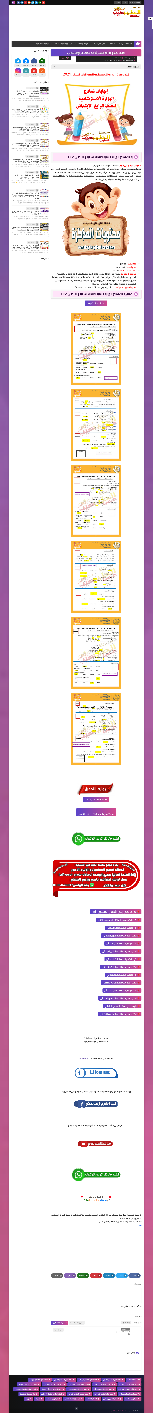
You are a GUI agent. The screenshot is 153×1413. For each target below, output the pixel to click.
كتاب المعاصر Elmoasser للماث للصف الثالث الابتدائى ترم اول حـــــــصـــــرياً (27, 93)
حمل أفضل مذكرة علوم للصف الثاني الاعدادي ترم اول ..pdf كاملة (25, 144)
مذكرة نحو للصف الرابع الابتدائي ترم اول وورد (25, 212)
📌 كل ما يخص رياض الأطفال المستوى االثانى (119, 920)
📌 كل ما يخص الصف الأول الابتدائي (123, 928)
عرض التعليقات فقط (76, 1322)
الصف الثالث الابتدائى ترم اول (128, 1384)
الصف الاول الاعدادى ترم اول (63, 1379)
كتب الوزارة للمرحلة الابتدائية (63, 43)
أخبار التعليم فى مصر (126, 43)
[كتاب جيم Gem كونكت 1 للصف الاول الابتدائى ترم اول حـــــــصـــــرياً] (44, 227)
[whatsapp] (39, 2)
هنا (140, 1225)
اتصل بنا (125, 2)
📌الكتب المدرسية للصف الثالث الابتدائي (121, 967)
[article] (74, 1295)
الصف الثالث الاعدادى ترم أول (78, 1384)
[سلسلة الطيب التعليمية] (125, 12)
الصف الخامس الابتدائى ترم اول (52, 1389)
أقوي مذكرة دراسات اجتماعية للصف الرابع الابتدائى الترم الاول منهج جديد (25, 246)
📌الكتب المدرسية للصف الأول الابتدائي (121, 936)
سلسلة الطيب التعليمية (116, 1411)
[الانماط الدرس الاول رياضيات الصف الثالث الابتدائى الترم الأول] (44, 175)
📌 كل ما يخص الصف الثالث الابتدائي (123, 959)
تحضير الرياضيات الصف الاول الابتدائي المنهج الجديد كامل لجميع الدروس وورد (25, 195)
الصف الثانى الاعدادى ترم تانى (77, 1389)
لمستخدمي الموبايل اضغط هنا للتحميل (96, 814)
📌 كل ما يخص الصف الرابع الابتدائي (123, 975)
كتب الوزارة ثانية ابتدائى (73, 1398)
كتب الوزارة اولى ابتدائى (111, 1398)
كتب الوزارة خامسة (52, 1398)
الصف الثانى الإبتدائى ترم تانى (128, 1389)
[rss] (29, 2)
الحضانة (112, 43)
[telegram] (32, 2)
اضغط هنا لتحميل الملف (96, 799)
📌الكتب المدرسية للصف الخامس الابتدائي (120, 998)
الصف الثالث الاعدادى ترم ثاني (53, 1384)
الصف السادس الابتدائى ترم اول (78, 1394)
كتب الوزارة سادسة (131, 1398)
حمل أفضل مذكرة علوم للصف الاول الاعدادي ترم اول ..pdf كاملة (26, 128)
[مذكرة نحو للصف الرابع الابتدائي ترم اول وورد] (44, 211)
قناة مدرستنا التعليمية (27, 1394)
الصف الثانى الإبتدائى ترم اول (28, 1384)
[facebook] (18, 2)
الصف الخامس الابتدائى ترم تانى (25, 1389)
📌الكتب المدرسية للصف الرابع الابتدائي (121, 983)
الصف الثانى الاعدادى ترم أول (103, 1389)
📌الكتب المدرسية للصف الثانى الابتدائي (121, 951)
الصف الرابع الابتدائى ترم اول (112, 60)
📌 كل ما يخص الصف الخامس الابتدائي (122, 990)
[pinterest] (25, 2)
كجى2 (28, 1398)
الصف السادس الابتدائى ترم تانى (51, 1394)
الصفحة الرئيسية (128, 60)
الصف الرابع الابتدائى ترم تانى (104, 1394)
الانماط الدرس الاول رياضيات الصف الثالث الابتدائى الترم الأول (26, 176)
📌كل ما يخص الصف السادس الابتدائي (122, 1006)
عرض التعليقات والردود (58, 1322)
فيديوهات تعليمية (42, 43)
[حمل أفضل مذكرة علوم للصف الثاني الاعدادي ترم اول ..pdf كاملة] (44, 143)
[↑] (76, 1408)
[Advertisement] (52, 22)
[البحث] (13, 2)
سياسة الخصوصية (135, 2)
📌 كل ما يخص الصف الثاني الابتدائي (123, 943)
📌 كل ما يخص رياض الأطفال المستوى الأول (116, 911)
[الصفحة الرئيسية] (137, 44)
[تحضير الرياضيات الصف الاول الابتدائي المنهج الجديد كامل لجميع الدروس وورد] (44, 193)
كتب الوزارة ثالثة (92, 1398)
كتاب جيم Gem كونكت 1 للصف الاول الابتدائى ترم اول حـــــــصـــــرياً (25, 228)
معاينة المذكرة (96, 303)
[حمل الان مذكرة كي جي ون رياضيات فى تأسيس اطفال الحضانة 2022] (44, 109)
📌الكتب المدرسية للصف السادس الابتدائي (120, 1014)
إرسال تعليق (57, 1330)
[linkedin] (22, 2)
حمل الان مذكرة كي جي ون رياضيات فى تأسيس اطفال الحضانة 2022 (25, 110)
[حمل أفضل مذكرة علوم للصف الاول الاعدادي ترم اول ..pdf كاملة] (44, 127)
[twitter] (36, 2)
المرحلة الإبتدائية (99, 43)
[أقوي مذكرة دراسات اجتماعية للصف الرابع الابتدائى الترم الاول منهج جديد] (44, 245)
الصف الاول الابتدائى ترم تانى (87, 1379)
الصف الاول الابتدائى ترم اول (112, 1379)
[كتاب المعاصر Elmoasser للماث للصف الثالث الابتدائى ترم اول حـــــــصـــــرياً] (44, 91)
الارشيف (117, 2)
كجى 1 (38, 1398)
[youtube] (43, 2)
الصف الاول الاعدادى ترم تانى (38, 1379)
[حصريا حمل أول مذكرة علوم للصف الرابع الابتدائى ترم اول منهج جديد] (44, 159)
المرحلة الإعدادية (83, 43)
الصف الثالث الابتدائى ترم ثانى (103, 1384)
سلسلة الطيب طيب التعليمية (106, 165)
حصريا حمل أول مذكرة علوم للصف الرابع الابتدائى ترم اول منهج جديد (26, 160)
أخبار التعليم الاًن (132, 1379)
